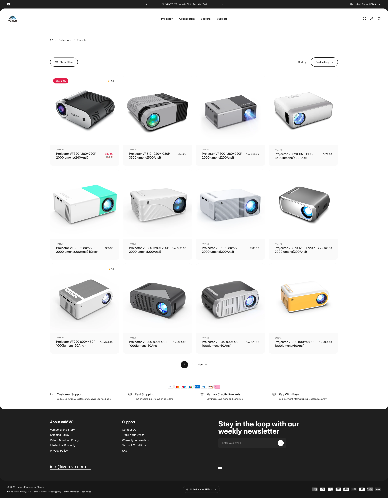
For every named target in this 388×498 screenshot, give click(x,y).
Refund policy (12, 492)
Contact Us (129, 429)
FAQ (124, 450)
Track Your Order (133, 434)
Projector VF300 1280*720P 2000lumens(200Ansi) (222, 155)
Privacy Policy (59, 450)
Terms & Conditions (134, 445)
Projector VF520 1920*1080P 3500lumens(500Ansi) (295, 156)
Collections (65, 40)
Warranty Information (135, 440)
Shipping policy (54, 492)
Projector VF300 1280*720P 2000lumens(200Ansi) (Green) (78, 250)
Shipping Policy (59, 434)
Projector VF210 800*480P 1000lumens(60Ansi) (294, 343)
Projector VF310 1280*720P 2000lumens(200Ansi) (221, 250)
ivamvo (60, 150)
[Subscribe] (281, 443)
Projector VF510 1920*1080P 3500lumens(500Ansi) (149, 155)
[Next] (221, 4)
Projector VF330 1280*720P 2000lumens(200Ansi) (149, 250)
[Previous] (147, 4)
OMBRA (278, 338)
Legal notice (86, 492)
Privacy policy (25, 492)
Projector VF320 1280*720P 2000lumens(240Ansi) (76, 155)
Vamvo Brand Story (62, 429)
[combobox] (365, 4)
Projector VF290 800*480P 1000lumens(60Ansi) (148, 343)
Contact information (71, 492)
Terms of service (40, 492)
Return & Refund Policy (64, 440)
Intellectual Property (62, 445)
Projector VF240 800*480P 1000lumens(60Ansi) (221, 343)
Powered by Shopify (34, 487)
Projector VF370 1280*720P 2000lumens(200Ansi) (295, 250)
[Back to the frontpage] (51, 40)
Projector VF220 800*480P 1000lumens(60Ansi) (75, 343)
